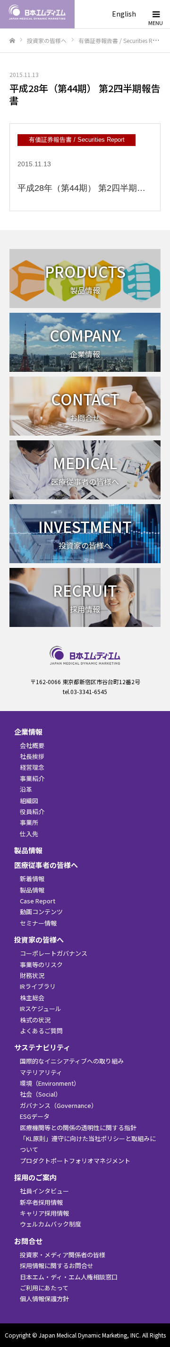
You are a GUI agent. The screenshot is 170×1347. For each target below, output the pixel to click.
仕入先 (29, 833)
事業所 (29, 822)
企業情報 (28, 732)
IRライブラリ (38, 986)
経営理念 (32, 767)
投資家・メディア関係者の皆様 (62, 1254)
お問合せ (28, 1241)
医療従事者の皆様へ (46, 865)
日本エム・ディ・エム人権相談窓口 (69, 1276)
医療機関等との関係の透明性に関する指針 (78, 1127)
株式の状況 (35, 1019)
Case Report (37, 900)
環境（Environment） (50, 1083)
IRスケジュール (40, 1008)
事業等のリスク (41, 964)
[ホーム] (12, 41)
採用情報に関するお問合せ (57, 1265)
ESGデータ (35, 1116)
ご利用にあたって (44, 1287)
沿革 (26, 789)
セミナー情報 (38, 922)
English (124, 13)
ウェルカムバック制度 (50, 1223)
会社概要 (32, 745)
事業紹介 (32, 778)
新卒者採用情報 (41, 1202)
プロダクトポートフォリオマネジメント (75, 1160)
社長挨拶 (32, 756)
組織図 (29, 800)
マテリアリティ (41, 1072)
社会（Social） (40, 1094)
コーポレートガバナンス (53, 953)
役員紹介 (32, 811)
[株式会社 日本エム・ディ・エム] (66, 14)
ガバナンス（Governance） (58, 1105)
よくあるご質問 (41, 1030)
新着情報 (32, 878)
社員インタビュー (44, 1190)
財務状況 (32, 975)
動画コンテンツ (41, 911)
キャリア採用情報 (44, 1213)
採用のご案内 (35, 1177)
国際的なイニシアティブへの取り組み (72, 1060)
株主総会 (32, 997)
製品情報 (28, 850)
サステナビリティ (42, 1047)
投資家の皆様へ (39, 939)
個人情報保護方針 (44, 1298)
